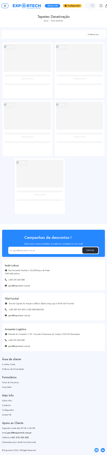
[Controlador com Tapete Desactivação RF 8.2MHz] (79, 59)
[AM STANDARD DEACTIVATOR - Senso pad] (79, 117)
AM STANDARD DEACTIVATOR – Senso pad (79, 139)
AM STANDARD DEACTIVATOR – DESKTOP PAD (27, 81)
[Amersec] (9, 47)
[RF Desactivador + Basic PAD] (27, 117)
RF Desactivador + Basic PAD (27, 139)
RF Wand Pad (40, 197)
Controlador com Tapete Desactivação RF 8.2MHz (79, 81)
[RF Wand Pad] (40, 175)
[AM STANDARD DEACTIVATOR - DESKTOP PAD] (27, 59)
